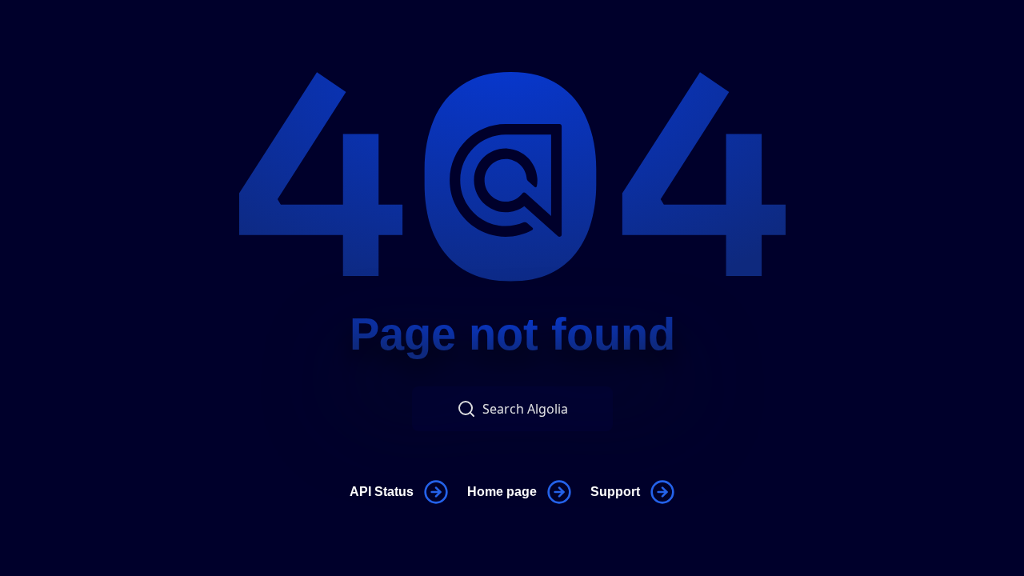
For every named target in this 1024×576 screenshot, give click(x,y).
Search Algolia (525, 409)
